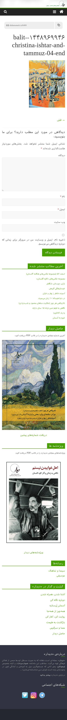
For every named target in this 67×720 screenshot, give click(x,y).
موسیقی (61, 575)
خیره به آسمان (59, 318)
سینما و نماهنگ (56, 570)
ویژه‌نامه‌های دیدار (33, 552)
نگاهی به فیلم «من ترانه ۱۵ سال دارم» (48, 308)
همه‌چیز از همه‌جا (56, 611)
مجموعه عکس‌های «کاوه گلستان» (50, 279)
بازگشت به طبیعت (55, 622)
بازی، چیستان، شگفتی (55, 283)
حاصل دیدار (58, 633)
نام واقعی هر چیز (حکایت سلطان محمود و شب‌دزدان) (42, 303)
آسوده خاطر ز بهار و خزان (54, 293)
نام (62, 196)
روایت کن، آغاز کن (55, 616)
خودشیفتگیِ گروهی (57, 288)
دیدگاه (61, 155)
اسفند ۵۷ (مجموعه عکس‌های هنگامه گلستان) (45, 274)
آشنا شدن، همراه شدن (53, 594)
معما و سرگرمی (57, 628)
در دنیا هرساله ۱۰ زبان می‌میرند (51, 298)
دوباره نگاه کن (57, 600)
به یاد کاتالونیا (59, 313)
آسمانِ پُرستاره (57, 605)
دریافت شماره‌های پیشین (33, 435)
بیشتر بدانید (45, 675)
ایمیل (61, 209)
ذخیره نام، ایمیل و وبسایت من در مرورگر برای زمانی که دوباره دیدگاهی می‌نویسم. (33, 241)
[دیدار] (33, 2)
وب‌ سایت (59, 222)
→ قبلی (61, 120)
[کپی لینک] (59, 25)
